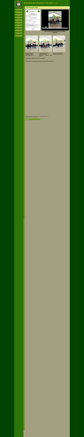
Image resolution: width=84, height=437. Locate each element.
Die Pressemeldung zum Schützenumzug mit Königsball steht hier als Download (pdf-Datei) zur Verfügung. (37, 116)
